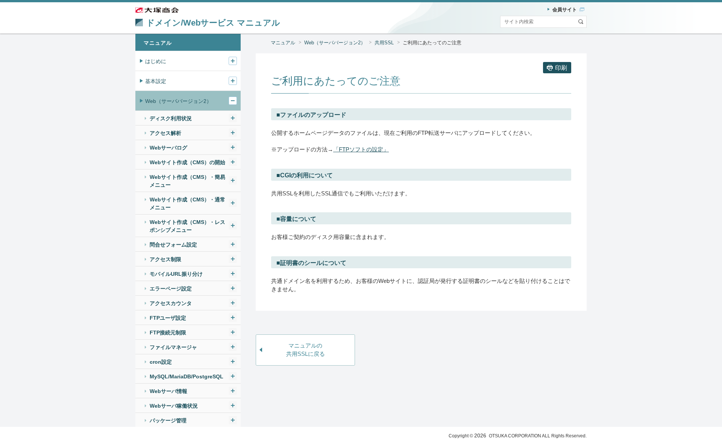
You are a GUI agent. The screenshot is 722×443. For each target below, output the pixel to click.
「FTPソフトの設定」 (361, 149)
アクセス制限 (165, 259)
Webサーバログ (168, 148)
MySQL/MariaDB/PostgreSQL (186, 376)
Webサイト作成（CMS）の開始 (187, 162)
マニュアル (283, 42)
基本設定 (155, 81)
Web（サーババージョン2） (335, 42)
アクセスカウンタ (171, 303)
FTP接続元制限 (168, 333)
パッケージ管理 (168, 420)
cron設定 (161, 362)
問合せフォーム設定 (173, 245)
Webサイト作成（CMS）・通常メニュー (187, 203)
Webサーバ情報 (168, 391)
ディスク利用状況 (171, 118)
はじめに (155, 61)
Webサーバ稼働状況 (174, 406)
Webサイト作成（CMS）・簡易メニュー (187, 181)
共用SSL (384, 42)
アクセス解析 (165, 133)
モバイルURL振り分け (176, 274)
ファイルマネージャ (173, 347)
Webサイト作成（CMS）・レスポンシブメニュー (187, 226)
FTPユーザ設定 (168, 318)
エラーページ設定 (171, 289)
